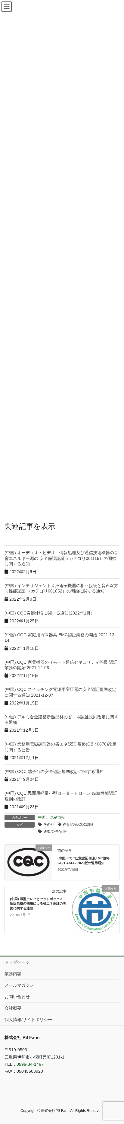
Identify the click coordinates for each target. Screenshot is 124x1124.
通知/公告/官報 (55, 831)
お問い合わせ (17, 996)
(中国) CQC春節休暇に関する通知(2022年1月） (50, 613)
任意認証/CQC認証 (78, 824)
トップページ (17, 962)
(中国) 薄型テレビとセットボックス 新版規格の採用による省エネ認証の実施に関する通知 (38, 903)
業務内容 (13, 973)
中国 (41, 817)
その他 (48, 824)
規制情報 (57, 817)
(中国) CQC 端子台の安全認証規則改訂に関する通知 (54, 771)
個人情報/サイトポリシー (28, 1019)
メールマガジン (19, 985)
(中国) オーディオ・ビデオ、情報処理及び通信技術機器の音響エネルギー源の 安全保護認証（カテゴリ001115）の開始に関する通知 (61, 558)
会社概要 (13, 1008)
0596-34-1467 (30, 1064)
